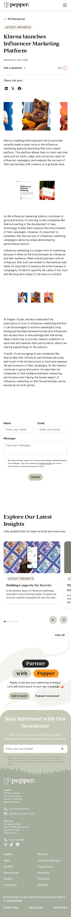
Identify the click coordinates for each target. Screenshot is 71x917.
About (7, 860)
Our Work (8, 866)
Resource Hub (11, 872)
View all (60, 635)
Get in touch (19, 695)
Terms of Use (36, 907)
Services (42, 854)
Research (42, 885)
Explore (8, 854)
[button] (64, 5)
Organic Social (45, 866)
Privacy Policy (45, 463)
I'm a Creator (10, 885)
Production (43, 879)
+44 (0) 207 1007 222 (19, 809)
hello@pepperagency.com (21, 814)
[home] (16, 5)
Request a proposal (47, 695)
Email (40, 423)
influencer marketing (24, 216)
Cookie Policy (60, 907)
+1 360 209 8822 (17, 840)
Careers (8, 879)
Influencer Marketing (48, 860)
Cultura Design (14, 900)
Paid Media (43, 872)
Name (7, 423)
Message (10, 438)
